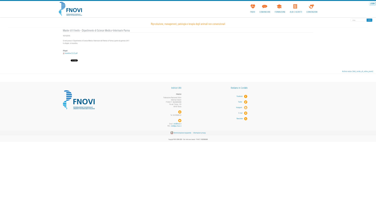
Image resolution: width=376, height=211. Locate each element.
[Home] (71, 9)
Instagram (240, 107)
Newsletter (240, 118)
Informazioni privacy (199, 133)
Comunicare (264, 12)
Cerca (369, 20)
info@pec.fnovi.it (176, 126)
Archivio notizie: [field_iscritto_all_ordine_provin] (357, 71)
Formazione (280, 12)
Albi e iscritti (296, 12)
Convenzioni (311, 12)
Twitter (241, 102)
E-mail (241, 113)
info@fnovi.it (177, 124)
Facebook (240, 96)
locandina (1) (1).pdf (71, 53)
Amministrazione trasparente (182, 133)
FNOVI (252, 12)
